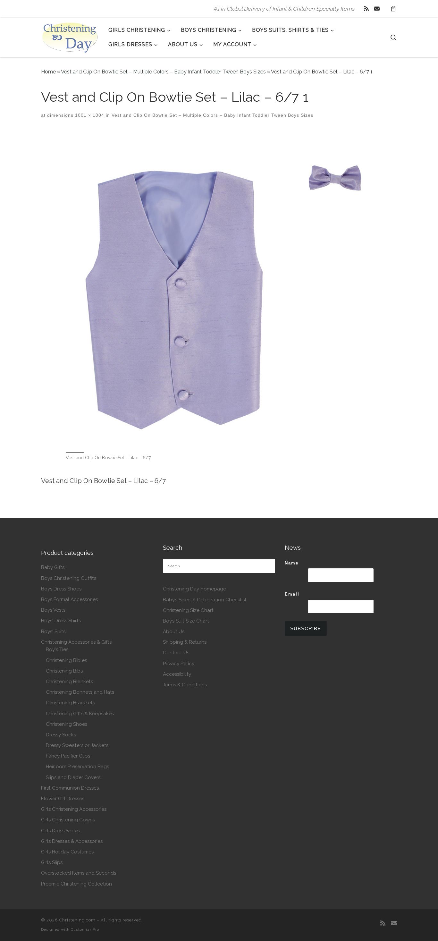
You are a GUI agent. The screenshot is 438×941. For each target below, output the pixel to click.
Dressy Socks (61, 735)
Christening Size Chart (188, 610)
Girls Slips (52, 862)
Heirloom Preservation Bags (77, 766)
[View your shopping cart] (393, 9)
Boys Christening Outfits (68, 578)
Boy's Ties (57, 649)
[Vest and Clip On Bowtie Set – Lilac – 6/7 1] (219, 290)
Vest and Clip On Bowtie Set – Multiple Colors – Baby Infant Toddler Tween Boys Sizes (163, 72)
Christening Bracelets (70, 703)
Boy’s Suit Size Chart (186, 621)
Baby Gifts (52, 567)
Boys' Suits (53, 631)
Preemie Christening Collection (76, 884)
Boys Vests (53, 610)
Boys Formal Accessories (69, 599)
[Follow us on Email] (377, 8)
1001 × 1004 (88, 115)
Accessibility (177, 674)
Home (48, 72)
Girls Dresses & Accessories (72, 841)
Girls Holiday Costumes (67, 852)
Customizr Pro (85, 929)
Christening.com (77, 920)
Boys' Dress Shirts (61, 620)
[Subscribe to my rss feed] (366, 8)
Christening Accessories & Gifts (76, 642)
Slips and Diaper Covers (73, 777)
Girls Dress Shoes (60, 831)
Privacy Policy (178, 663)
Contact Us (176, 653)
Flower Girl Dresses (62, 798)
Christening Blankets (69, 681)
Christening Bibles (66, 660)
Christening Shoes (66, 724)
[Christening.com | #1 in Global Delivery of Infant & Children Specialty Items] (70, 36)
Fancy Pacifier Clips (68, 756)
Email (292, 594)
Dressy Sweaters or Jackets (77, 745)
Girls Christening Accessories (73, 809)
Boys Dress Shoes (61, 589)
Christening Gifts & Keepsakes (80, 713)
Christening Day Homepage (194, 589)
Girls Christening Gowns (68, 820)
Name (292, 563)
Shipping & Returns (184, 642)
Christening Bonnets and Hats (80, 692)
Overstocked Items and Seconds (78, 873)
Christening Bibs (64, 671)
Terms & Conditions (185, 685)
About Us (173, 631)
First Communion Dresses (70, 788)
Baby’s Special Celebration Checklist (205, 600)
